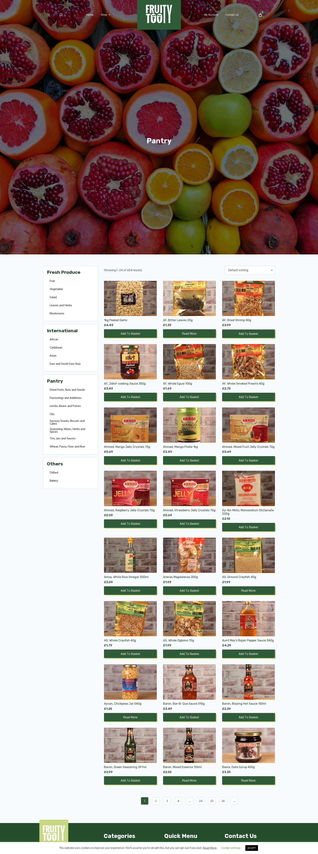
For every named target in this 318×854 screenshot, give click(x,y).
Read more (189, 333)
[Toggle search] (61, 14)
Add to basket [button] (130, 333)
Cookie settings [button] (231, 848)
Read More (210, 848)
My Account (211, 14)
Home (89, 14)
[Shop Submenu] (110, 15)
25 (211, 801)
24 (200, 801)
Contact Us (232, 14)
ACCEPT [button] (252, 847)
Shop (104, 14)
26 (223, 801)
